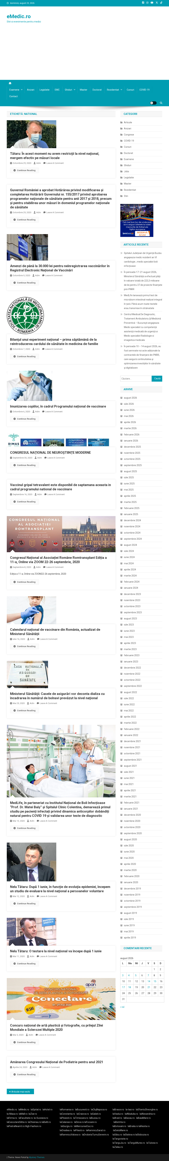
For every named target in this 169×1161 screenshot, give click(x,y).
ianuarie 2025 (131, 514)
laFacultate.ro (26, 1118)
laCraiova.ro (83, 1113)
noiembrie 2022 (132, 673)
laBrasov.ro (118, 1109)
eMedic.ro (19, 16)
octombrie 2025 (132, 459)
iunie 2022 (129, 704)
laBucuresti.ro (82, 1109)
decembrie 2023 (132, 594)
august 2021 (130, 766)
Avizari (30, 89)
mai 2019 (129, 931)
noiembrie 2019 (132, 894)
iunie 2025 (129, 483)
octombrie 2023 (132, 606)
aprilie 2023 (130, 643)
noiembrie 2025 (132, 453)
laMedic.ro (24, 1109)
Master (83, 89)
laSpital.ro (36, 1109)
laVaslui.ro (119, 1113)
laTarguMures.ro (136, 1143)
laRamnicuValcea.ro (70, 1134)
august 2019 (130, 913)
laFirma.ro (12, 1118)
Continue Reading (26, 170)
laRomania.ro (67, 1109)
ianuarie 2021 (131, 808)
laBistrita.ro (119, 1122)
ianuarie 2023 (131, 661)
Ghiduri (68, 89)
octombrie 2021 (132, 753)
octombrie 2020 (132, 827)
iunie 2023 (129, 631)
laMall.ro (23, 1113)
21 (149, 987)
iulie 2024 (129, 551)
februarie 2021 (131, 802)
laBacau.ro (129, 1118)
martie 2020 (130, 870)
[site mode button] (153, 103)
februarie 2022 (131, 729)
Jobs (126, 171)
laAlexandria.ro (147, 1113)
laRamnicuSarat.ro (95, 1130)
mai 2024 (129, 563)
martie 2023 (130, 649)
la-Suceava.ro (41, 1118)
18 (129, 987)
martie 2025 (130, 502)
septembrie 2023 (133, 612)
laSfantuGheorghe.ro (147, 1109)
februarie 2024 (131, 581)
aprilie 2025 (130, 496)
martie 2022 (130, 722)
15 (155, 981)
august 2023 (130, 618)
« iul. (122, 1007)
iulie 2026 (129, 404)
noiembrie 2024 (132, 526)
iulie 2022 (129, 698)
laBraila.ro (133, 1126)
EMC (57, 89)
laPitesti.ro (78, 1130)
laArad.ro (117, 1118)
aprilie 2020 (130, 864)
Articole (128, 122)
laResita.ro (144, 1126)
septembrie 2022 (133, 686)
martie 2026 (130, 428)
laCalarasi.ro (66, 1122)
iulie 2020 (129, 845)
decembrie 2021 (132, 741)
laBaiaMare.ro (143, 1118)
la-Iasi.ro (130, 1109)
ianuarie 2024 (131, 588)
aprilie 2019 (130, 937)
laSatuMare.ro (120, 1130)
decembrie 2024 (132, 520)
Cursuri (130, 89)
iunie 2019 (129, 925)
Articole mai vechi (20, 1091)
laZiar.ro (33, 1113)
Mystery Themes (36, 1157)
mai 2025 (129, 489)
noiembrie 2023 (132, 600)
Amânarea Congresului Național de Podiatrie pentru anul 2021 (56, 1062)
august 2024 (130, 545)
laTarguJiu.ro (120, 1143)
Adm (38, 163)
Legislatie (45, 89)
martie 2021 (130, 796)
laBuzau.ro (95, 1118)
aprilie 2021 (130, 790)
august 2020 (130, 839)
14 (149, 981)
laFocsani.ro (90, 1122)
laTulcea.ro (152, 1143)
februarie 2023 (131, 655)
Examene (14, 89)
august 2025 (130, 471)
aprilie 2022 (130, 716)
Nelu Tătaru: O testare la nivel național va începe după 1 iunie (55, 951)
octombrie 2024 (132, 532)
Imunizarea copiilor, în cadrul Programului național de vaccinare (58, 406)
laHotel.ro (47, 1109)
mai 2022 (129, 710)
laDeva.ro (79, 1122)
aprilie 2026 (130, 422)
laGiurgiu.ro (67, 1126)
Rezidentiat (113, 89)
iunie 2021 (129, 778)
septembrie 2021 (133, 759)
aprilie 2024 (130, 569)
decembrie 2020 (132, 815)
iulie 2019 (129, 919)
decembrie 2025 (132, 446)
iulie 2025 (129, 477)
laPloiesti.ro (66, 1118)
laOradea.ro (66, 1130)
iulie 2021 (129, 772)
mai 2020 (129, 858)
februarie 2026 (131, 434)
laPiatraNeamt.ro (16, 1126)
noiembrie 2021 (132, 747)
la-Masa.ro (12, 1113)
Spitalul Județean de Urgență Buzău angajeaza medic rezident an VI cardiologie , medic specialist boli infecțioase (143, 259)
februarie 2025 (131, 508)
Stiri (126, 196)
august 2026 (130, 397)
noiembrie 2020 (132, 821)
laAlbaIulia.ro (131, 1113)
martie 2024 (130, 575)
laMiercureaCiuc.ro (83, 1126)
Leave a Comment (55, 163)
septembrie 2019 (133, 907)
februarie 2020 (131, 876)
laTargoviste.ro (120, 1138)
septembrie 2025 (133, 465)
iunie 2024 (129, 557)
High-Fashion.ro (33, 1126)
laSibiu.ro (117, 1134)
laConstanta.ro (67, 1113)
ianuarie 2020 (131, 882)
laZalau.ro (118, 1147)
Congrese (129, 134)
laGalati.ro (95, 1113)
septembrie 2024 (133, 539)
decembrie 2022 (132, 667)
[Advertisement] (84, 55)
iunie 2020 (129, 851)
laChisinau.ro (34, 1122)
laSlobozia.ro (142, 1134)
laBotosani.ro (119, 1126)
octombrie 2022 (132, 680)
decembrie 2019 (132, 888)
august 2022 (130, 692)
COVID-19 (144, 89)
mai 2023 (129, 637)
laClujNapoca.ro (99, 1109)
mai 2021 (129, 784)
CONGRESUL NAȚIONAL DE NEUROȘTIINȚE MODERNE (50, 453)
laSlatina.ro (129, 1134)
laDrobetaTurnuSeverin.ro (95, 1134)
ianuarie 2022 (131, 735)
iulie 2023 (129, 624)
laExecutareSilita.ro (17, 1122)
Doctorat (97, 89)
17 (123, 987)
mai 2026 (129, 416)
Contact (13, 96)
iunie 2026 (129, 410)
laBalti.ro (46, 1122)
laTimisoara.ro (80, 1118)
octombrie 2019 (132, 900)
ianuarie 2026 (131, 440)
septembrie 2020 (133, 833)
